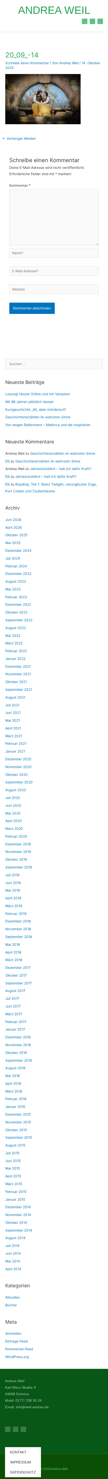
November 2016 (18, 1045)
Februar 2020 (16, 836)
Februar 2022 (16, 651)
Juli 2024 (12, 558)
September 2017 (18, 983)
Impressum (20, 1462)
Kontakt (18, 1452)
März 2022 (14, 643)
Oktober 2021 (16, 682)
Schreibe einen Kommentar (27, 63)
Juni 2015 (13, 1161)
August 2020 (15, 790)
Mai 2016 (12, 1076)
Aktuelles (12, 1297)
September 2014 (18, 1230)
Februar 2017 (15, 1022)
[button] (10, 21)
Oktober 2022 (16, 612)
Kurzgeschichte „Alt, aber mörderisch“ (35, 410)
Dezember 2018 (18, 921)
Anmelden (13, 1333)
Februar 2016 (16, 1099)
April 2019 (13, 898)
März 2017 (13, 1014)
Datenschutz (23, 1472)
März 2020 (14, 829)
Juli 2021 (12, 705)
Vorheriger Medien (19, 139)
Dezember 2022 (18, 604)
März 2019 (13, 906)
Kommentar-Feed (19, 1349)
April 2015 (13, 1176)
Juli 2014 (12, 1246)
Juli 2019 (12, 875)
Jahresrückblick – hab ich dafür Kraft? (61, 469)
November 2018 (18, 929)
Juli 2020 (12, 798)
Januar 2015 (15, 1199)
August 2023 (15, 581)
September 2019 (18, 867)
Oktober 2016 (16, 1053)
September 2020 (19, 782)
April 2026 (13, 527)
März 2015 (13, 1184)
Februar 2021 (15, 744)
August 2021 (15, 697)
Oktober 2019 (16, 859)
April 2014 (13, 1269)
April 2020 (13, 821)
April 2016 (13, 1084)
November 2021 (18, 674)
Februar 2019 (16, 914)
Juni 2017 (13, 1006)
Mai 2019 (12, 890)
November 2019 (18, 852)
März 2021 (13, 736)
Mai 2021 (12, 720)
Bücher (11, 1305)
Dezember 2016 (18, 1037)
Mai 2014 (12, 1261)
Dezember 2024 (18, 551)
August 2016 (15, 1068)
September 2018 (18, 937)
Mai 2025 (12, 543)
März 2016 (13, 1091)
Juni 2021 (13, 713)
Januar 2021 (15, 751)
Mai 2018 (12, 945)
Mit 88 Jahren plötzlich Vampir (29, 402)
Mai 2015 (12, 1168)
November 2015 (18, 1122)
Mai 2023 (13, 589)
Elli (7, 461)
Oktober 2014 (16, 1223)
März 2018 (13, 960)
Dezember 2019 (18, 844)
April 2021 (13, 728)
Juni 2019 (13, 883)
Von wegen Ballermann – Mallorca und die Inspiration (47, 425)
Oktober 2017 (16, 975)
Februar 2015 (15, 1192)
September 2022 (18, 620)
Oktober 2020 (16, 775)
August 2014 (15, 1238)
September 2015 (18, 1137)
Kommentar (20, 185)
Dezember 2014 (18, 1207)
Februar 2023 (16, 597)
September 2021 (18, 690)
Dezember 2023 (18, 574)
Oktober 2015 (16, 1130)
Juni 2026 (13, 520)
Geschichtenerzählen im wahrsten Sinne (37, 417)
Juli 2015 (12, 1153)
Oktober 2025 (16, 535)
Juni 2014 (13, 1253)
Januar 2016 (15, 1107)
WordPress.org (17, 1357)
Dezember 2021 (18, 666)
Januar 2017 (15, 1029)
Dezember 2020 (18, 759)
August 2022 (15, 628)
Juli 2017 (12, 998)
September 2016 (18, 1060)
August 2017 (15, 991)
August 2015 (15, 1145)
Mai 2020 (13, 813)
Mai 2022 (12, 636)
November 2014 (18, 1215)
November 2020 (18, 767)
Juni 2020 (13, 805)
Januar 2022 (15, 659)
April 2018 (13, 952)
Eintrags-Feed (16, 1341)
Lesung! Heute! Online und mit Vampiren (37, 394)
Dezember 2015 (18, 1114)
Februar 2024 (16, 566)
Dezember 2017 (18, 968)
